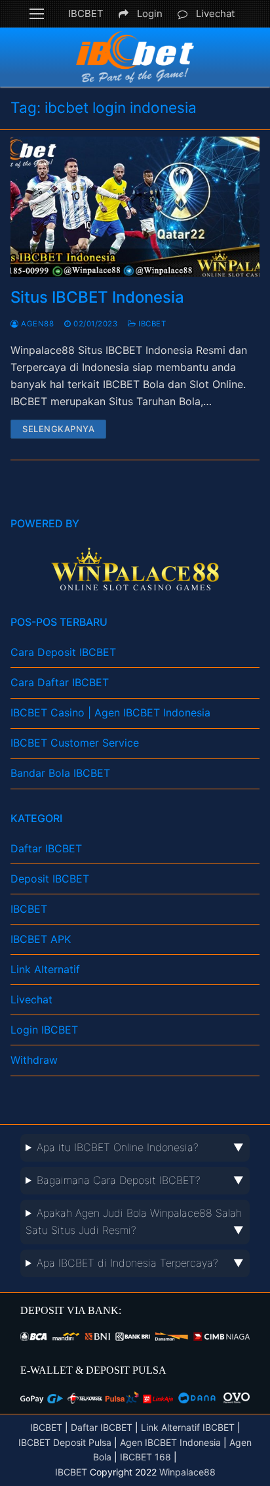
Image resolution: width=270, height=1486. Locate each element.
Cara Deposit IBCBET (63, 652)
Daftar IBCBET (46, 848)
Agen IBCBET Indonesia (170, 1442)
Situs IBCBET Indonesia (97, 297)
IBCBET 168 (145, 1456)
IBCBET (86, 13)
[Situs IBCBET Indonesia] (135, 207)
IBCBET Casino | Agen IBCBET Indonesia (110, 712)
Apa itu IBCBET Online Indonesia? (118, 1147)
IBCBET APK (40, 939)
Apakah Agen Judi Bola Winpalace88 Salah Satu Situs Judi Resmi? (134, 1221)
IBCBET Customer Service (74, 742)
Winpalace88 (187, 1471)
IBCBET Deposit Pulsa (64, 1442)
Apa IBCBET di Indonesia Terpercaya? (127, 1262)
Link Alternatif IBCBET (188, 1427)
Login (150, 13)
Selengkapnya (58, 429)
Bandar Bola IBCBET (60, 772)
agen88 (36, 323)
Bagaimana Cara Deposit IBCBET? (119, 1180)
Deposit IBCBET (49, 878)
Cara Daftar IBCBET (59, 682)
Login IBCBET (44, 1029)
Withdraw (34, 1059)
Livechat (215, 13)
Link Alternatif (45, 969)
